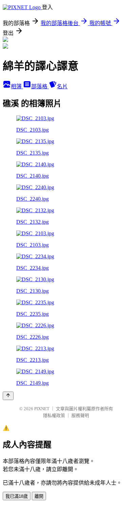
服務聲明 (80, 415)
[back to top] (8, 396)
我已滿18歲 (16, 496)
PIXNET (41, 408)
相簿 (17, 86)
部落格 (40, 86)
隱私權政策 (54, 415)
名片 (62, 86)
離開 (39, 496)
